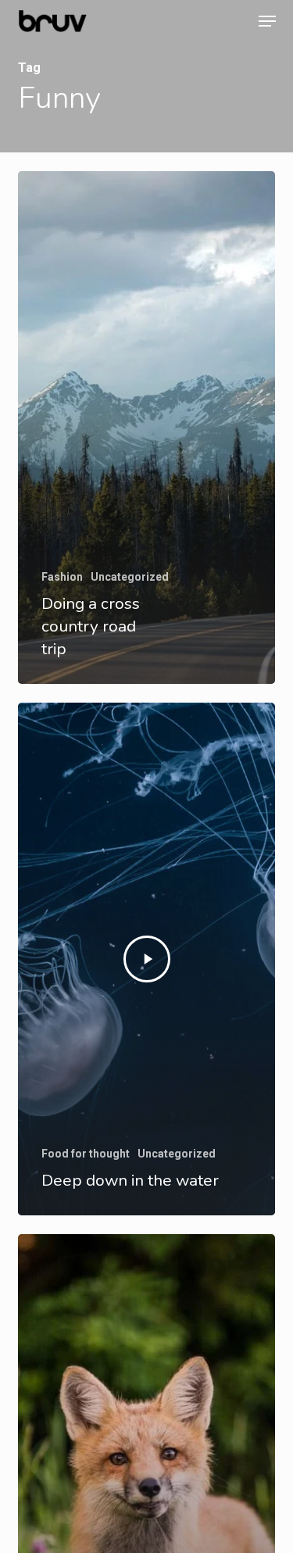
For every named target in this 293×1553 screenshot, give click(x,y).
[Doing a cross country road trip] (146, 427)
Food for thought (85, 1153)
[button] (267, 21)
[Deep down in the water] (146, 959)
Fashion (62, 577)
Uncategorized (130, 577)
